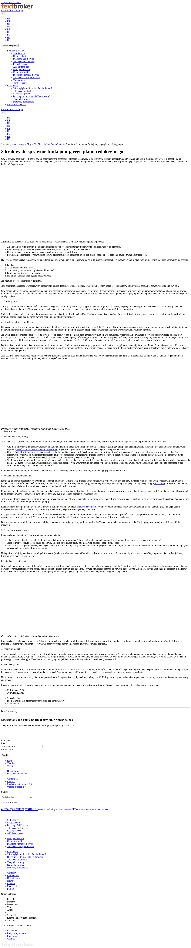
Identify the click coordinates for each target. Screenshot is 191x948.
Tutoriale (11, 763)
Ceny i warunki (20, 72)
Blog (29, 144)
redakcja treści (66, 809)
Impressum (12, 936)
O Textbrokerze (14, 878)
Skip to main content (11, 2)
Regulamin (12, 930)
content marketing (46, 809)
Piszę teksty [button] (12, 85)
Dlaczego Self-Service (23, 58)
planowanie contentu (86, 506)
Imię (3, 743)
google (58, 809)
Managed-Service (21, 69)
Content (60, 144)
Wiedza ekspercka (16, 786)
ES (8, 29)
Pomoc (10, 889)
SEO (74, 809)
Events (11, 781)
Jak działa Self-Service (23, 61)
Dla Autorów (13, 771)
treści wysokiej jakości (88, 809)
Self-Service (19, 53)
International (13, 875)
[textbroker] (17, 7)
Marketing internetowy (19, 784)
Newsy (10, 881)
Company (11, 872)
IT (8, 32)
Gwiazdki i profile (21, 93)
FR (8, 21)
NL (8, 26)
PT (8, 34)
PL (3, 13)
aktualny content (12, 809)
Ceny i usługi (19, 56)
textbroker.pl (18, 144)
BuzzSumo (159, 483)
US (8, 40)
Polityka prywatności (17, 933)
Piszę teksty (12, 851)
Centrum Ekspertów (16, 104)
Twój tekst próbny (21, 99)
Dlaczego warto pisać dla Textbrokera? (31, 96)
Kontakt (11, 883)
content (31, 808)
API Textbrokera (21, 67)
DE (8, 18)
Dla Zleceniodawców (44, 144)
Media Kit (12, 886)
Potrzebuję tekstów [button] (16, 50)
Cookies (11, 938)
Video (10, 766)
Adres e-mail (7, 746)
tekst (78, 809)
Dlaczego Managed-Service (26, 75)
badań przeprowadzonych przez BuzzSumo (36, 449)
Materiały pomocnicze (23, 101)
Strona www (7, 749)
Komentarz (6, 740)
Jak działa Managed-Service (26, 77)
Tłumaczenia (19, 80)
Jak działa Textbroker (17, 859)
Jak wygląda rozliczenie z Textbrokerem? (32, 88)
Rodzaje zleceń (20, 64)
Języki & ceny (20, 83)
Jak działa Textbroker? (23, 91)
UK (9, 24)
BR (8, 37)
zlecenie (104, 809)
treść (99, 809)
